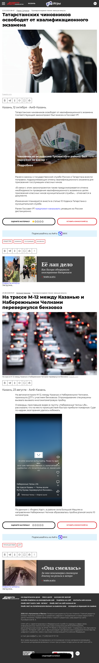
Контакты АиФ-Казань (82, 600)
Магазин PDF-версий (62, 597)
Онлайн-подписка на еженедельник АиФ (37, 600)
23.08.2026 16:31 (8, 293)
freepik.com (7, 94)
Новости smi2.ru (10, 283)
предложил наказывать (47, 208)
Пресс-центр (47, 597)
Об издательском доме (30, 597)
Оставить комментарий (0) (77, 221)
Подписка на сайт (63, 600)
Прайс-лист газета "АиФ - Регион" (34, 603)
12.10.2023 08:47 (8, 11)
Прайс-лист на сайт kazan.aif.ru (63, 603)
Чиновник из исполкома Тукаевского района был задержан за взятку (52, 158)
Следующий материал (51, 656)
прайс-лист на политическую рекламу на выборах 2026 (43, 606)
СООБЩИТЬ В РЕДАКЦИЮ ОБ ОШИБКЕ (82, 606)
